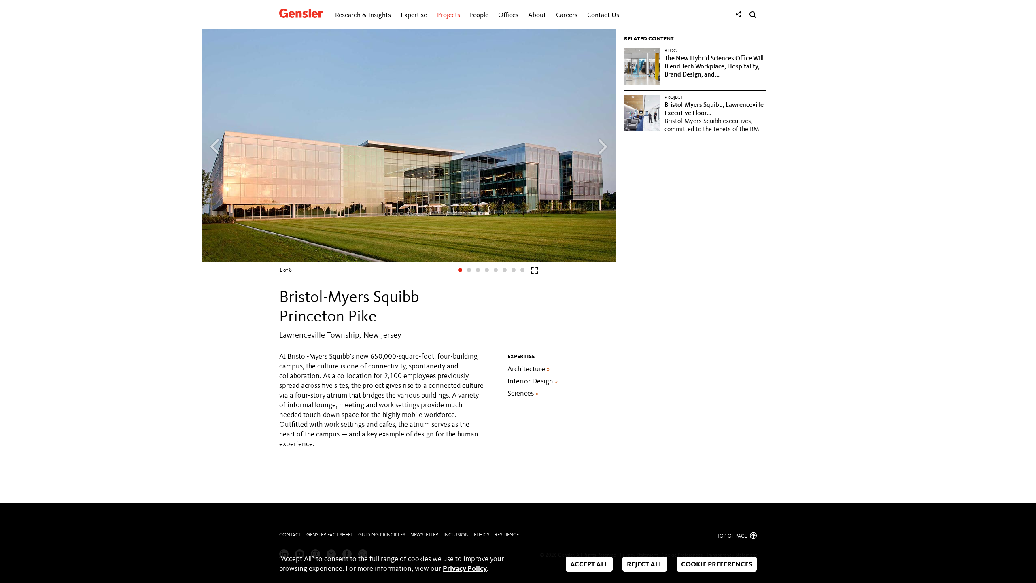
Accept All (589, 564)
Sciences (522, 393)
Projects (448, 15)
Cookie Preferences (716, 564)
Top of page (732, 536)
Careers (566, 15)
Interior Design (532, 381)
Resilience (507, 535)
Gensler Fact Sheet (329, 535)
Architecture (528, 369)
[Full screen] (534, 272)
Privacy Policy (465, 568)
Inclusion (456, 535)
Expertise (414, 15)
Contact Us (603, 15)
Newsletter (424, 535)
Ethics (481, 535)
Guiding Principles (381, 535)
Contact (290, 535)
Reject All (644, 564)
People (479, 15)
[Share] (738, 14)
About (537, 15)
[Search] (752, 14)
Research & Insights (363, 15)
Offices (508, 15)
